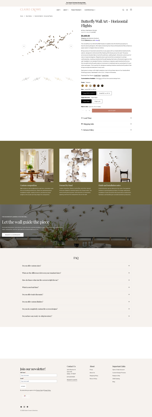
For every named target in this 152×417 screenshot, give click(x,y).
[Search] (123, 9)
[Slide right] (71, 46)
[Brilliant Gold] (86, 85)
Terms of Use (39, 390)
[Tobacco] (94, 85)
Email (22, 378)
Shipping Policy (94, 375)
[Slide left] (24, 46)
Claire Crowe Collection (31, 410)
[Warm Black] (102, 85)
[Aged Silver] (90, 85)
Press (91, 369)
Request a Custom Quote (12, 235)
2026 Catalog (116, 378)
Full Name (23, 372)
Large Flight (105, 75)
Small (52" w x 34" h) (104, 93)
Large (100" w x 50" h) (88, 93)
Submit (23, 386)
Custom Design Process (119, 372)
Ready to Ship (116, 375)
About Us (92, 372)
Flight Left (97, 101)
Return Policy (93, 378)
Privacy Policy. (47, 390)
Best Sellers (29, 16)
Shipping (83, 38)
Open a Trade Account (118, 369)
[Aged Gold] (82, 85)
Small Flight (97, 75)
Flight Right (86, 101)
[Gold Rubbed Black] (98, 85)
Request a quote (72, 379)
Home (21, 16)
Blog (113, 381)
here (100, 78)
